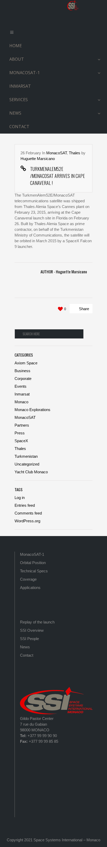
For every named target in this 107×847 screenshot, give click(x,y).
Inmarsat (22, 394)
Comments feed (28, 513)
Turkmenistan (26, 456)
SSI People (29, 638)
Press (20, 433)
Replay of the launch (37, 622)
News (25, 647)
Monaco (21, 402)
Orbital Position (33, 562)
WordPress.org (27, 521)
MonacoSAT (56, 153)
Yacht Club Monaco (31, 472)
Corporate (23, 378)
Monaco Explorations (32, 409)
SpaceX (21, 441)
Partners (22, 425)
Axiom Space (26, 363)
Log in (20, 497)
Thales (74, 153)
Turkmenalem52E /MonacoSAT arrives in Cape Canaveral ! (57, 175)
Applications (30, 587)
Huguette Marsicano (38, 158)
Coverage (28, 579)
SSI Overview (32, 630)
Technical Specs (34, 571)
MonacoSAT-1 (32, 554)
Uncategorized (27, 464)
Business (22, 371)
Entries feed (25, 505)
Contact (26, 655)
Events (20, 386)
